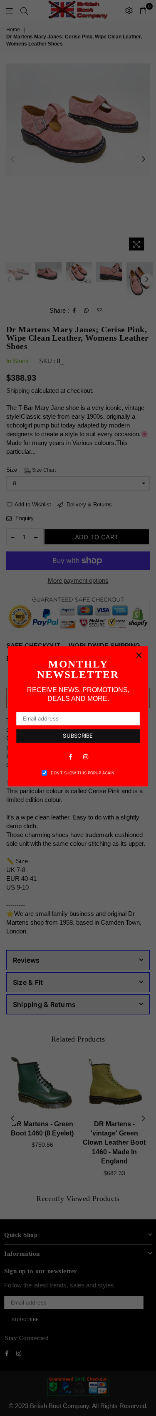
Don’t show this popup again (82, 773)
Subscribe (78, 735)
